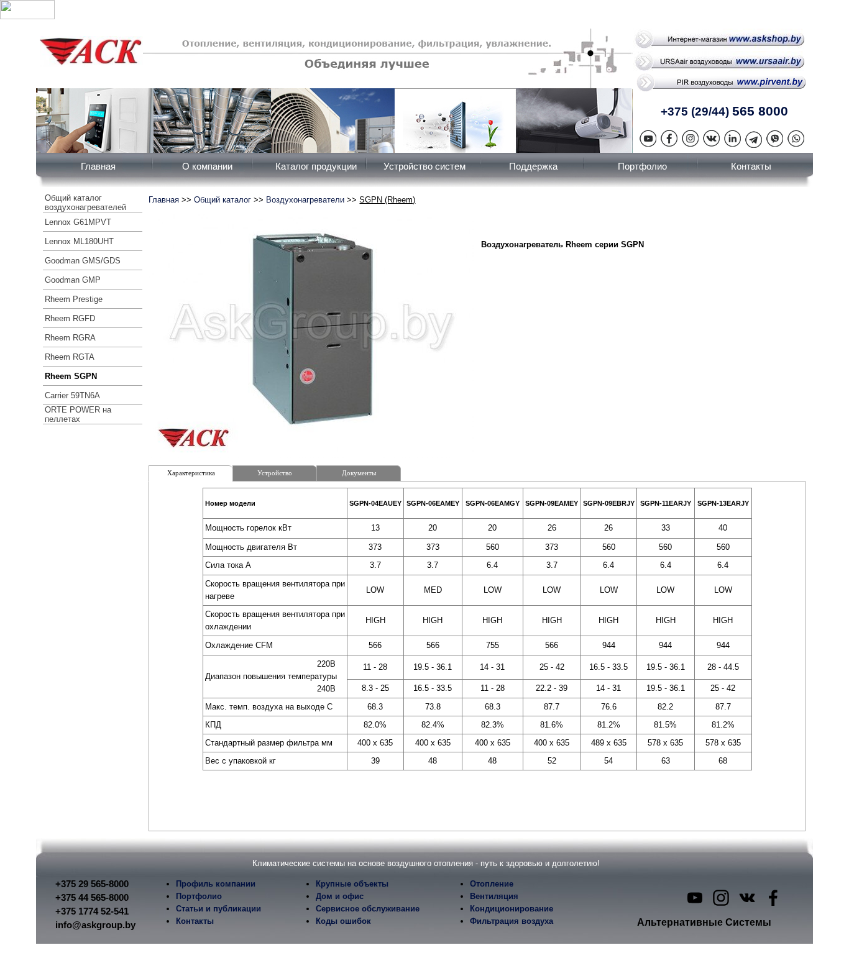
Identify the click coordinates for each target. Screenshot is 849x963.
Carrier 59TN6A (72, 395)
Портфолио (642, 166)
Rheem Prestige (74, 299)
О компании (207, 166)
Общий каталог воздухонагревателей (85, 202)
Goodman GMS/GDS (83, 260)
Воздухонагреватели (305, 199)
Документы (359, 473)
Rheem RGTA (69, 357)
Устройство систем (424, 166)
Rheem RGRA (70, 337)
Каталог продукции (316, 166)
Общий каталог (222, 199)
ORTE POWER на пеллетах (78, 414)
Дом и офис (340, 896)
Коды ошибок (343, 921)
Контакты (751, 166)
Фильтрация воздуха (511, 921)
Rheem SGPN (71, 376)
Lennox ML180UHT (79, 241)
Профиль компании (215, 883)
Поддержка (533, 166)
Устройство (274, 473)
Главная (98, 166)
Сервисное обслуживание (368, 908)
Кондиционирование (511, 908)
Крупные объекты (352, 883)
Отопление (491, 883)
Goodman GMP (73, 280)
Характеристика (191, 473)
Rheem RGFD (70, 318)
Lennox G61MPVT (78, 222)
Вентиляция (494, 896)
